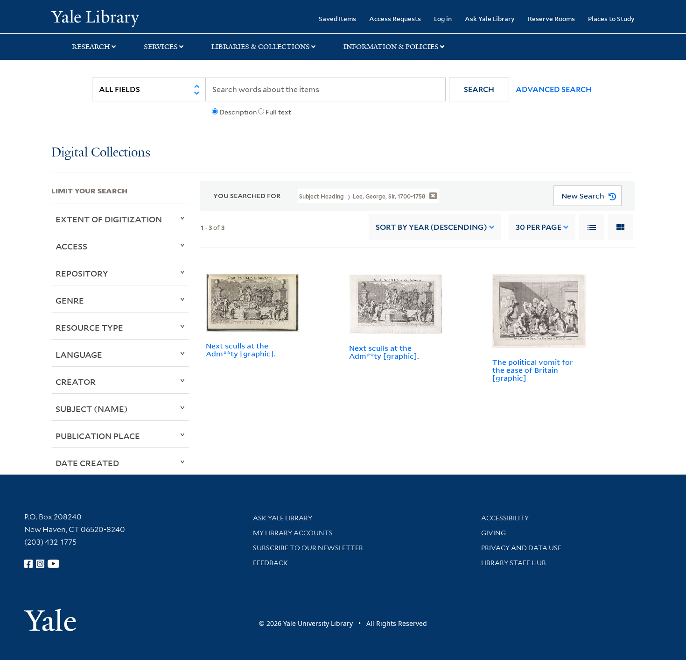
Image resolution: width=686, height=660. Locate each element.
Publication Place (98, 435)
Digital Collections (100, 153)
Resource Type (89, 327)
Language (79, 354)
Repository (82, 273)
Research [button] (91, 46)
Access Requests (395, 18)
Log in (443, 18)
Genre (70, 300)
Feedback (270, 563)
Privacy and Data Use (521, 548)
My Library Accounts (293, 533)
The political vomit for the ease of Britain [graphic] (532, 370)
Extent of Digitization (109, 219)
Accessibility (505, 518)
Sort (431, 227)
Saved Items (337, 18)
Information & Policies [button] (391, 46)
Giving (493, 533)
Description (238, 112)
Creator (76, 381)
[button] (479, 89)
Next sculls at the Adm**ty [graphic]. (241, 349)
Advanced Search (554, 89)
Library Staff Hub (513, 563)
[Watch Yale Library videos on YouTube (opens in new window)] (54, 564)
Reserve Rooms (551, 18)
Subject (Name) (92, 408)
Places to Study (611, 18)
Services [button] (161, 46)
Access (71, 246)
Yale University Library (95, 17)
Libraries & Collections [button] (260, 46)
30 (538, 227)
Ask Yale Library (490, 18)
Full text (278, 112)
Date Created (87, 462)
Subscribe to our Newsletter (308, 548)
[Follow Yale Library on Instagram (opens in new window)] (40, 564)
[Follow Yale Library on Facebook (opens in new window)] (28, 564)
